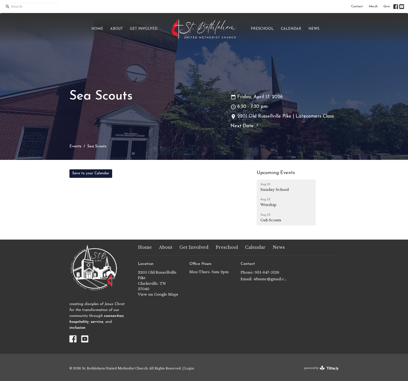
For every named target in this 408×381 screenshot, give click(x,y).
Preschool (262, 29)
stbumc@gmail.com (270, 279)
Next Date (242, 126)
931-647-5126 (267, 272)
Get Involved (143, 29)
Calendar (291, 29)
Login (189, 368)
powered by (319, 372)
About (116, 29)
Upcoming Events (276, 173)
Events (75, 146)
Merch (373, 6)
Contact (357, 6)
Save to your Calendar (90, 173)
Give (386, 6)
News (313, 29)
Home (97, 29)
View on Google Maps (158, 294)
